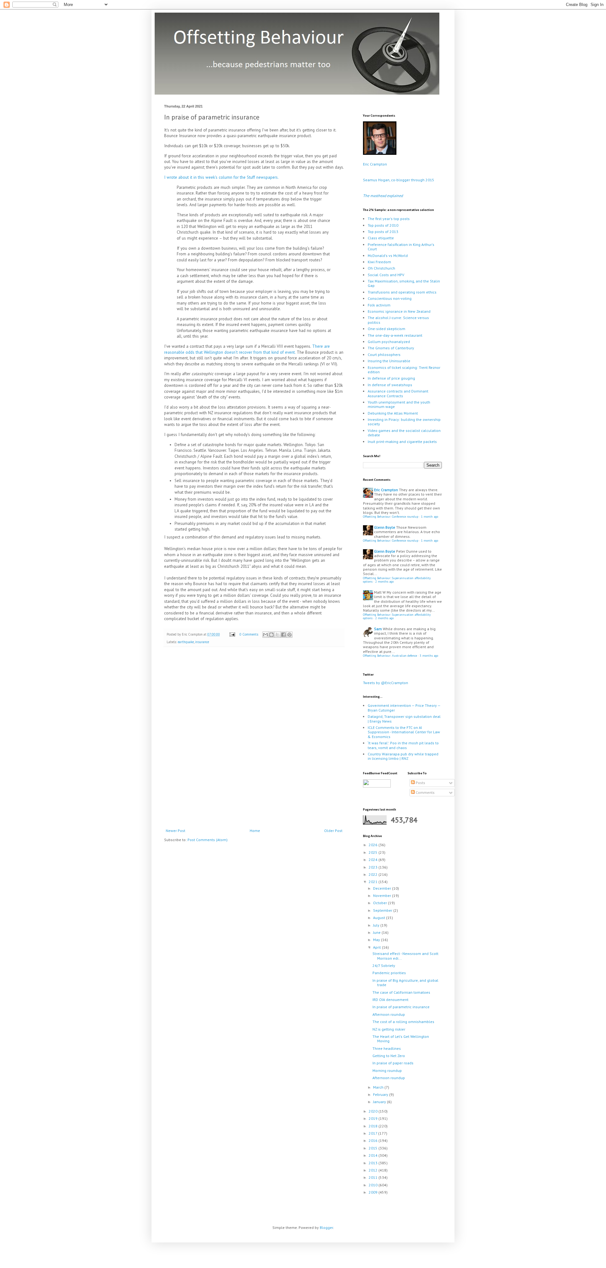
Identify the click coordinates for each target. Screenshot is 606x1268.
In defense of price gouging (391, 378)
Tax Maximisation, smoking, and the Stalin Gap (404, 283)
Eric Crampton (375, 164)
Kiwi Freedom (379, 261)
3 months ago (429, 656)
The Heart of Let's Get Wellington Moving (400, 1038)
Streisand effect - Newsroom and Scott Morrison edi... (405, 955)
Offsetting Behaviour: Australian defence (390, 656)
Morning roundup (387, 1070)
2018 (373, 1126)
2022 (373, 874)
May (377, 939)
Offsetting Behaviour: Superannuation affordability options (397, 580)
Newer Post (175, 830)
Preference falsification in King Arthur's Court (401, 246)
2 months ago (384, 581)
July (376, 925)
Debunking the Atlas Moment (393, 413)
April (377, 947)
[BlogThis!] (271, 634)
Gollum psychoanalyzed (389, 341)
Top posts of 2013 (383, 231)
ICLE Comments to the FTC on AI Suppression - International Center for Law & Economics (404, 732)
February (381, 1094)
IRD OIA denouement (390, 999)
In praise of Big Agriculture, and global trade (405, 982)
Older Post (333, 830)
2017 (373, 1133)
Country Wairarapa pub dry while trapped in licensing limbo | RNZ (403, 756)
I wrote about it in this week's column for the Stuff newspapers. (221, 177)
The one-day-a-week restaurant (395, 335)
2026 (373, 844)
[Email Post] (232, 634)
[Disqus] (254, 738)
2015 (373, 1148)
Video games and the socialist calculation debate (404, 432)
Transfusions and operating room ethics (402, 292)
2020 (373, 1111)
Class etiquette (381, 238)
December (382, 888)
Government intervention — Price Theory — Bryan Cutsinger (404, 707)
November (382, 895)
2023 (373, 867)
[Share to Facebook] (283, 634)
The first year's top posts (389, 218)
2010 (373, 1185)
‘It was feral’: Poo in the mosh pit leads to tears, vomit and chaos (403, 745)
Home (255, 830)
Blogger (326, 1227)
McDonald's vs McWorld (388, 255)
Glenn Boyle (384, 527)
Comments (425, 792)
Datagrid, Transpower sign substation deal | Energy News (404, 718)
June (377, 932)
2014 (373, 1155)
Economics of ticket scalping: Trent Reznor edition (404, 369)
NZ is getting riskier (388, 1029)
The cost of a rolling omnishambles (403, 1021)
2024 (373, 859)
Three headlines (386, 1048)
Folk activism (379, 305)
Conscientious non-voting (390, 298)
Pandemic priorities (389, 972)
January (380, 1101)
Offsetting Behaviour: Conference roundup (390, 517)
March (378, 1087)
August (379, 917)
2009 (373, 1192)
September (383, 910)
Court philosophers (384, 354)
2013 (373, 1162)
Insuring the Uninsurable (389, 360)
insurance (202, 642)
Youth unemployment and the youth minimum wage (399, 404)
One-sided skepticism (386, 328)
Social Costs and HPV (386, 274)
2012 (373, 1170)
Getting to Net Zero (388, 1055)
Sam (378, 628)
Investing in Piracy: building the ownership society (404, 421)
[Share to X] (277, 634)
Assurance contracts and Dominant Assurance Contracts (398, 393)
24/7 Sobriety (383, 965)
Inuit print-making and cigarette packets (402, 441)
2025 (373, 852)
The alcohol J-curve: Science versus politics (398, 319)
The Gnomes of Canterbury (391, 348)
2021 (373, 881)
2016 (373, 1140)
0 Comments (249, 634)
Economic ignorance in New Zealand (399, 311)
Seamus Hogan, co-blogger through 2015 (398, 179)
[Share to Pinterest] (289, 634)
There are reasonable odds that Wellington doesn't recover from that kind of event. (247, 349)
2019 (373, 1118)
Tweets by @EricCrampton (385, 682)
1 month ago (429, 517)
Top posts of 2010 (383, 225)
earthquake (186, 642)
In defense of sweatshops (390, 384)
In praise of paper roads (392, 1063)
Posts (420, 782)
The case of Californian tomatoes (401, 992)
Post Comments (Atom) (207, 839)
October (380, 902)
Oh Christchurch (381, 268)
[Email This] (265, 634)
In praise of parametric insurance (401, 1006)
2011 (373, 1177)
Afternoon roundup (388, 1014)
